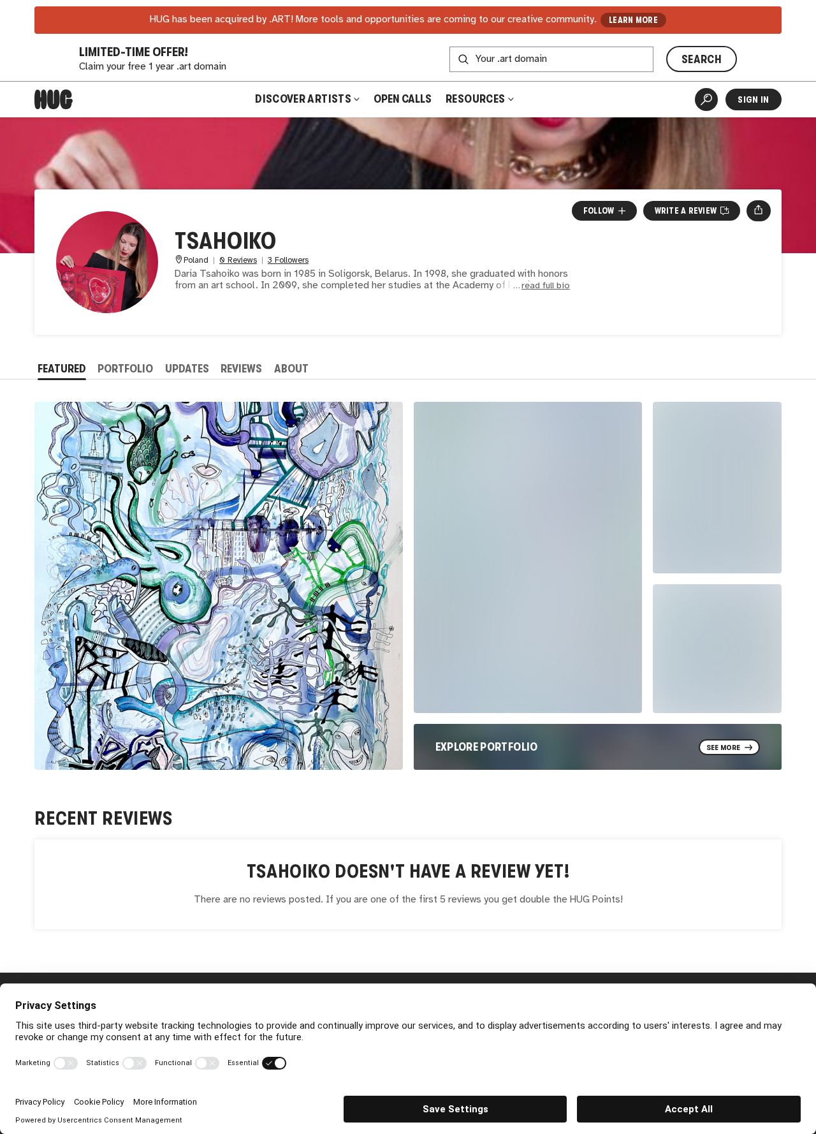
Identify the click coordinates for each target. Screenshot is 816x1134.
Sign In (753, 99)
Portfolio (125, 368)
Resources (476, 98)
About (291, 368)
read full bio (545, 286)
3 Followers (288, 260)
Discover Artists (303, 98)
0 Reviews (238, 260)
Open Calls (403, 98)
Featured (62, 368)
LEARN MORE (633, 20)
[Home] (53, 99)
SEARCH (701, 59)
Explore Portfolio (486, 746)
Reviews (241, 368)
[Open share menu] (758, 210)
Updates (187, 368)
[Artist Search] (706, 99)
